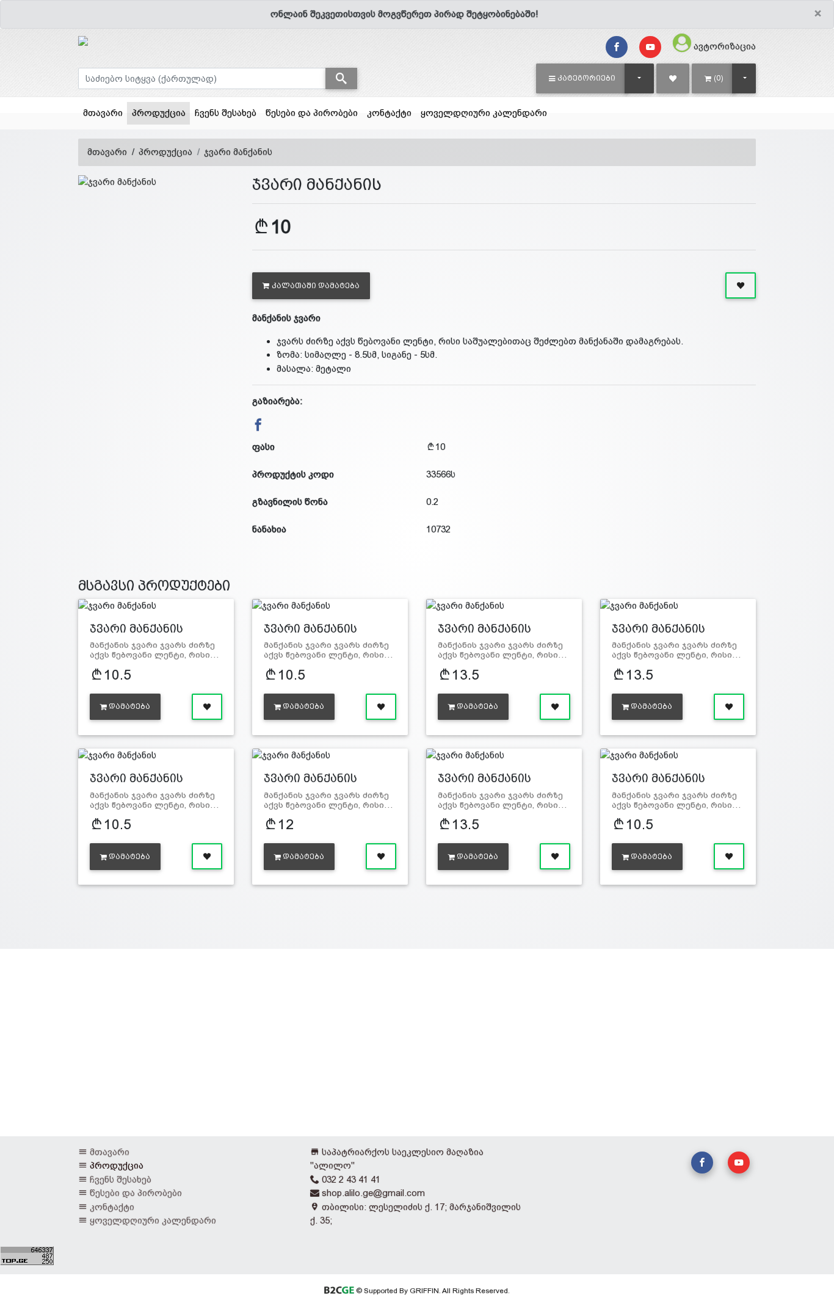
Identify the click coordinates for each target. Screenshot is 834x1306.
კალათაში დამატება (316, 285)
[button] (582, 78)
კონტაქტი (389, 112)
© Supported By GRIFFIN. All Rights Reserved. (431, 1290)
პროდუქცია (161, 112)
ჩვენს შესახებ (225, 112)
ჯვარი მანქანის (238, 152)
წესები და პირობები (312, 112)
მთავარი (103, 112)
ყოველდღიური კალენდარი (484, 112)
